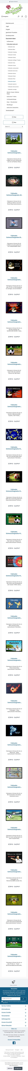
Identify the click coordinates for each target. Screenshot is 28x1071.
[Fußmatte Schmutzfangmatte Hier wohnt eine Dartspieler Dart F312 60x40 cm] (14, 561)
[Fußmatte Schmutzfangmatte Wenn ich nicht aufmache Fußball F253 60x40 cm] (14, 815)
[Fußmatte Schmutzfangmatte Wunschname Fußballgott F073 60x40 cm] (14, 857)
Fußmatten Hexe (11, 62)
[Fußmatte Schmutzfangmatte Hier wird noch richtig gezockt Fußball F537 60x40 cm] (14, 477)
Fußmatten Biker (11, 49)
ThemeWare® (14, 1057)
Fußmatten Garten (12, 57)
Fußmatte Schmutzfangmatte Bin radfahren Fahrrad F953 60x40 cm (14, 236)
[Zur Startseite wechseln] (14, 9)
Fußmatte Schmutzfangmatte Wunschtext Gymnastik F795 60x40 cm (14, 913)
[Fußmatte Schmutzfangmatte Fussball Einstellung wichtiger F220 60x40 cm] (14, 265)
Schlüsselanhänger (11, 99)
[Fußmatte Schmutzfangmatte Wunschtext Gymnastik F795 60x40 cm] (14, 900)
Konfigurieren (18, 1068)
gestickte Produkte (11, 32)
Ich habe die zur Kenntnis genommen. (14, 1002)
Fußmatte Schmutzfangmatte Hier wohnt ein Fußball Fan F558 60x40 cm (14, 532)
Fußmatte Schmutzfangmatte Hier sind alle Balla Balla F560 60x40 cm (14, 448)
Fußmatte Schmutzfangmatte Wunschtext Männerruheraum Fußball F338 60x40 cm (14, 955)
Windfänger (10, 104)
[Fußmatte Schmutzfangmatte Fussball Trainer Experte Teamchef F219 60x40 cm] (14, 392)
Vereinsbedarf (10, 110)
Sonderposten (10, 35)
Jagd (7, 26)
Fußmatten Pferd (11, 78)
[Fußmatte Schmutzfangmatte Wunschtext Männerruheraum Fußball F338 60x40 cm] (14, 942)
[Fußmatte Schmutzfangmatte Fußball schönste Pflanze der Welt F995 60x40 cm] (14, 350)
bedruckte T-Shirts (11, 96)
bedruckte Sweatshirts (12, 107)
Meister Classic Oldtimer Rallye (13, 92)
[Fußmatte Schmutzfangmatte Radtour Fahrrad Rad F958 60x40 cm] (14, 138)
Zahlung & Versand (9, 1049)
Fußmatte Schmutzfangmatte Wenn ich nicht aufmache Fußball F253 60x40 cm (14, 828)
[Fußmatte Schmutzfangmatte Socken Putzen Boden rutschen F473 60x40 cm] (14, 773)
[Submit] (23, 998)
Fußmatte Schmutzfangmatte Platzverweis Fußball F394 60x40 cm (14, 659)
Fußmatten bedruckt (12, 44)
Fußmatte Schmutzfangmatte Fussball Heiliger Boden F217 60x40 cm (14, 321)
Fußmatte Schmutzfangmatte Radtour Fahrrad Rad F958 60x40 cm (14, 152)
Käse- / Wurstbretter (12, 102)
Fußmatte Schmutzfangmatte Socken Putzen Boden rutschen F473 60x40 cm (14, 786)
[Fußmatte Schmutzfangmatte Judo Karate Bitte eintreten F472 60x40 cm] (14, 603)
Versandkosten (7, 1053)
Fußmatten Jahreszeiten (13, 68)
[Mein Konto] (22, 16)
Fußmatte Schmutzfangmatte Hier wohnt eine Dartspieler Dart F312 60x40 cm (14, 575)
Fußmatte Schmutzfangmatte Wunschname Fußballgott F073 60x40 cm (14, 871)
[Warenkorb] (26, 16)
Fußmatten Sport (12, 81)
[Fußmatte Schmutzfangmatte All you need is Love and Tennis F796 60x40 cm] (14, 181)
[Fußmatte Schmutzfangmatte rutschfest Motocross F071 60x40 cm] (14, 730)
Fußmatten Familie (12, 54)
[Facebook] (14, 1043)
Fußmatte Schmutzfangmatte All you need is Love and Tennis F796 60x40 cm (14, 194)
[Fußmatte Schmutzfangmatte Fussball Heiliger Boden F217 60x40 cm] (14, 307)
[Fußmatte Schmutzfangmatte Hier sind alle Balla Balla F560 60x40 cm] (14, 434)
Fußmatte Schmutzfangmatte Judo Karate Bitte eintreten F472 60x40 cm (14, 617)
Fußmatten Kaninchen (13, 70)
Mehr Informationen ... (14, 1065)
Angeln (8, 29)
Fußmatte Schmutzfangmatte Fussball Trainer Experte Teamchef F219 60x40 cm (14, 405)
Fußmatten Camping (12, 52)
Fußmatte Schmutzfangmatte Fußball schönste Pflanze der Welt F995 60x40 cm (14, 363)
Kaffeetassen (10, 41)
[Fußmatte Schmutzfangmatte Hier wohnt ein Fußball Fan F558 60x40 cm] (14, 519)
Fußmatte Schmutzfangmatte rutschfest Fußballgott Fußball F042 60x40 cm (14, 701)
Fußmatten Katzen (12, 73)
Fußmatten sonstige (12, 89)
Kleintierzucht (10, 23)
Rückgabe (17, 1049)
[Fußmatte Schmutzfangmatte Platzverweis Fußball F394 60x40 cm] (14, 646)
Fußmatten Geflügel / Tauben (14, 60)
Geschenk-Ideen (11, 38)
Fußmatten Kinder (12, 76)
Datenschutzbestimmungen (14, 1001)
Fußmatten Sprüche (12, 84)
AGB (21, 1049)
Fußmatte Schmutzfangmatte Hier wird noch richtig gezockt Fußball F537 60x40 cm (14, 490)
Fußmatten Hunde (12, 65)
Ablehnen (10, 1068)
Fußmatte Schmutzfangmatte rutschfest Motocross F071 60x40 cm (14, 744)
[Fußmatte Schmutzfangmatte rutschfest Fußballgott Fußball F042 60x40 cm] (14, 688)
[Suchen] (18, 16)
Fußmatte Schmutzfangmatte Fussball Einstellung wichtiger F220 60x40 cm (14, 279)
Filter (15, 117)
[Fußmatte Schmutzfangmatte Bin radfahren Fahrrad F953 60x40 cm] (14, 223)
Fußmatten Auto (11, 46)
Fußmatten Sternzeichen (13, 86)
